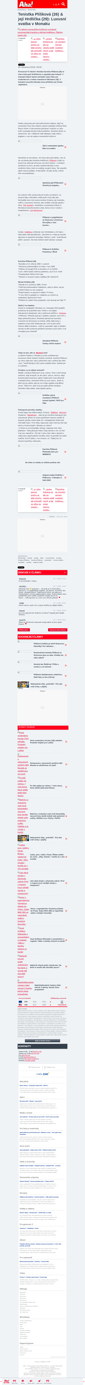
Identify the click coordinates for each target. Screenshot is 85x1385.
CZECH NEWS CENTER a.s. (42, 1366)
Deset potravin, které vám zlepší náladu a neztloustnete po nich (36, 1250)
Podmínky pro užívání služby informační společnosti (42, 1371)
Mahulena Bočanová (60, 1025)
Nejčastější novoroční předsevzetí (30, 1132)
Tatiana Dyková (22, 1033)
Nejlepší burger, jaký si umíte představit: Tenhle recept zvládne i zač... (37, 1201)
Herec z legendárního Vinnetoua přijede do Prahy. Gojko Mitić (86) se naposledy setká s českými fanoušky (46, 911)
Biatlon (32, 1101)
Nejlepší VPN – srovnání (53, 1165)
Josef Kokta (50, 1022)
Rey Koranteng (61, 1029)
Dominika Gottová (59, 1012)
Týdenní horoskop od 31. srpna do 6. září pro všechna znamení (36, 1137)
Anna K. (31, 1010)
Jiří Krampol (21, 1022)
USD (25, 1005)
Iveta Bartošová (37, 1018)
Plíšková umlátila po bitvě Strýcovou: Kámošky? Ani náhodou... (49, 645)
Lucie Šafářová (28, 1025)
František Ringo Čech (58, 1014)
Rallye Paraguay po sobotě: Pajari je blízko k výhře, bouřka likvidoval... (37, 1152)
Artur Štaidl (48, 1010)
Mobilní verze (51, 1067)
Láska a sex (39, 1383)
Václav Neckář (52, 1033)
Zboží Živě (22, 1294)
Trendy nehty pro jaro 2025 (37, 1117)
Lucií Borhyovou (36, 210)
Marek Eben (21, 1027)
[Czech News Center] (46, 1074)
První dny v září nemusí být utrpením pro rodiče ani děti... (34, 1141)
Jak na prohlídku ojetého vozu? (27, 1302)
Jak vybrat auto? (24, 1312)
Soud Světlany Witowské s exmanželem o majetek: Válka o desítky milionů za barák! (47, 940)
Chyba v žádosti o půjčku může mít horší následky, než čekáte (35, 1119)
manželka (21, 562)
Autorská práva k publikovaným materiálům (42, 1370)
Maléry (23, 1383)
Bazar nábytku (23, 1338)
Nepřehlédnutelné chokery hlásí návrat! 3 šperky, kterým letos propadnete (48, 987)
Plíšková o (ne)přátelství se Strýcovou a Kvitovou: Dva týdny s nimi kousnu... (52, 221)
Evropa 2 (22, 1354)
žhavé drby (21, 558)
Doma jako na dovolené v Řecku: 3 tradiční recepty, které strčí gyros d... (38, 1203)
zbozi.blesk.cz (23, 1300)
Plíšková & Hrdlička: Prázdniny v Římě (50, 250)
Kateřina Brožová (32, 1023)
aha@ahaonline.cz (30, 1057)
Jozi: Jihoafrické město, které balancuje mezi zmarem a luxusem (36, 1215)
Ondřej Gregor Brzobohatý (31, 1029)
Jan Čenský (55, 1018)
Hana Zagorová (32, 1016)
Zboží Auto (22, 1308)
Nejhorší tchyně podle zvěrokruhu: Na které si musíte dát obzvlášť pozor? (45, 966)
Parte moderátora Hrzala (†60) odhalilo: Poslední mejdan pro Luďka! (46, 742)
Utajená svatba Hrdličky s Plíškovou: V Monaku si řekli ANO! (52, 477)
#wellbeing (30, 1228)
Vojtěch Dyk (49, 1035)
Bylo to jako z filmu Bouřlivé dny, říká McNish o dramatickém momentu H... (38, 1156)
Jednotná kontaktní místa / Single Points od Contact (48, 1374)
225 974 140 (37, 1051)
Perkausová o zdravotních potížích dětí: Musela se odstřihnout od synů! (46, 764)
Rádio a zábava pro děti (26, 1351)
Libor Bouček (41, 1023)
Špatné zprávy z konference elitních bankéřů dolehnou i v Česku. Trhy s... (38, 1186)
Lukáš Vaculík (49, 1025)
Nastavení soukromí (55, 1373)
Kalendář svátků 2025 (35, 1085)
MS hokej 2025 (24, 1101)
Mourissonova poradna (27, 1261)
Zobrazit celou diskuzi (58, 630)
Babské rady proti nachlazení (45, 1244)
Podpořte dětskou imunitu (27, 1244)
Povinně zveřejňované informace (42, 1376)
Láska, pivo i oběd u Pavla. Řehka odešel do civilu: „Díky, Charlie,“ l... (37, 1121)
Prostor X (23, 1277)
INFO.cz (46, 1085)
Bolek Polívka (56, 1010)
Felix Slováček (39, 1014)
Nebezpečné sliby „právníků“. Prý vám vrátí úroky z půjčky (46, 685)
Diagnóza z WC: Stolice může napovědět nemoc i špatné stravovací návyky (39, 1248)
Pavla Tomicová (44, 1029)
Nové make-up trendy (52, 1117)
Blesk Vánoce (24, 1085)
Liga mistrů (38, 1101)
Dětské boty (23, 1334)
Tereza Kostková (32, 1033)
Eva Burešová (22, 1014)
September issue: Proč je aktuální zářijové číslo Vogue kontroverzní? (37, 1233)
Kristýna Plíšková (23, 560)
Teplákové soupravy (25, 1332)
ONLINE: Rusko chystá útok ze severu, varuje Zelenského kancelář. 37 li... (39, 1088)
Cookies (47, 1373)
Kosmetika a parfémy (25, 1330)
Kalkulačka (61, 1005)
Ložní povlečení (24, 1336)
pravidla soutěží (30, 1060)
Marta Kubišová (30, 1027)
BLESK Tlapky (24, 1212)
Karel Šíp (63, 1022)
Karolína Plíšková (37, 560)
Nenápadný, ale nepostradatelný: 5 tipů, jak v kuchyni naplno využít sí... (38, 1199)
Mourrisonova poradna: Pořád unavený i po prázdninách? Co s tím (36, 1264)
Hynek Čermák (55, 1016)
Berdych (39, 353)
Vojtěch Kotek (57, 1035)
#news (37, 1228)
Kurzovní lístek (24, 998)
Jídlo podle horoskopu (52, 1197)
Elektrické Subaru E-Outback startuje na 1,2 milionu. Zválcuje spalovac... (38, 1154)
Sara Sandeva (31, 1031)
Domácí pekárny (40, 1197)
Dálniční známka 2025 (49, 1150)
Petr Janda (53, 1029)
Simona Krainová (41, 1031)
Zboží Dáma (23, 1298)
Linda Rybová (50, 1023)
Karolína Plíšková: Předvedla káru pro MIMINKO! (50, 451)
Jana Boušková (38, 1020)
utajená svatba (38, 562)
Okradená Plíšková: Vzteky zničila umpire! (51, 342)
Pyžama (22, 1328)
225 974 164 (35, 1053)
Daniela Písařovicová (47, 1012)
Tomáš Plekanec (42, 1033)
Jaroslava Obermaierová (50, 1020)
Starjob (21, 1347)
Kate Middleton (22, 1023)
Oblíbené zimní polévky (27, 1197)
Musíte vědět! (31, 1383)
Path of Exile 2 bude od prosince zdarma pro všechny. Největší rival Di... (38, 1268)
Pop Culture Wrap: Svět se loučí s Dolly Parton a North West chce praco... (38, 1231)
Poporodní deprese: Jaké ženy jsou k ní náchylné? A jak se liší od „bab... (38, 1252)
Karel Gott (57, 1022)
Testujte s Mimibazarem (26, 1320)
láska (42, 558)
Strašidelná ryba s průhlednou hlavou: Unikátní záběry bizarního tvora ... (38, 1266)
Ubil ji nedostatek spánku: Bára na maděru (53, 147)
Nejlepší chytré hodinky (27, 1165)
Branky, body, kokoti (33, 1277)
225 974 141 (26, 1055)
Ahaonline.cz (22, 10)
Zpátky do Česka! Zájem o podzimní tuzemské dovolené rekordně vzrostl (38, 1217)
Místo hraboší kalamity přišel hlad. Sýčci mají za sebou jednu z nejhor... (37, 1139)
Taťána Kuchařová (61, 1031)
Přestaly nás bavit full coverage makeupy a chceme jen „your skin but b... (38, 1235)
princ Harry (35, 1036)
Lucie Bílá (58, 1023)
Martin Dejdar (39, 1027)
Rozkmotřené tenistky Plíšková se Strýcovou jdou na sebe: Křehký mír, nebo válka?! (49, 655)
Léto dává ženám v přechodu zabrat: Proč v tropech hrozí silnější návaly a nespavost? (47, 883)
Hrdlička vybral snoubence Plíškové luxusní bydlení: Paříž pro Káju (53, 399)
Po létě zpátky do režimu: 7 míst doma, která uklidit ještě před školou (46, 787)
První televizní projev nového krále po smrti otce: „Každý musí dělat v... (37, 1090)
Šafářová (54, 413)
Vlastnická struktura (29, 1374)
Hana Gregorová (22, 1016)
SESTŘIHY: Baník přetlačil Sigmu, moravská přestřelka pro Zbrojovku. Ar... (38, 1107)
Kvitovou (62, 313)
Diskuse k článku (29, 572)
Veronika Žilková (40, 1035)
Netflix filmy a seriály (45, 1212)
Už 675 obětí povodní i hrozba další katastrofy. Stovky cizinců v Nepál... (38, 1092)
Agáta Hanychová (23, 1010)
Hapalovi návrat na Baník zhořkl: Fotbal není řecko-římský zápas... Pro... (38, 1104)
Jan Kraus (63, 1018)
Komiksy (37, 1261)
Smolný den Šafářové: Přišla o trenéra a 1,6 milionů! (46, 665)
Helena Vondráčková (44, 1016)
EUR (25, 1002)
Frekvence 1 (23, 1352)
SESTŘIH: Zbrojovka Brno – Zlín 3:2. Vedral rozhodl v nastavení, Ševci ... (38, 1281)
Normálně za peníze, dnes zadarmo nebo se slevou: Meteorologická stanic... (39, 1170)
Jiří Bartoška (61, 1020)
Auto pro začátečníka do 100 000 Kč (29, 1306)
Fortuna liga (43, 1277)
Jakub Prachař (47, 1018)
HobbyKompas (23, 1304)
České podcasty (24, 1349)
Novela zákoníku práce (37, 1181)
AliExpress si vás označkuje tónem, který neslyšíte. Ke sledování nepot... (38, 1168)
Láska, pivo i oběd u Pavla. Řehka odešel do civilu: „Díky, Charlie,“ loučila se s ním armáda (47, 857)
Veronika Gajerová (29, 1035)
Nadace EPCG (49, 1181)
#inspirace (23, 1228)
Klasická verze (35, 1067)
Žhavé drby (14, 1383)
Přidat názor (23, 630)
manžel (29, 558)
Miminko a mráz (46, 1132)
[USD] (20, 1005)
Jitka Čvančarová (41, 1022)
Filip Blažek (48, 1014)
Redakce (43, 1362)
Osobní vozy (23, 1296)
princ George (27, 1036)
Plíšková (52, 160)
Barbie (21, 1324)
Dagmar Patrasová (35, 1012)
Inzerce (37, 1362)
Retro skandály (48, 1383)
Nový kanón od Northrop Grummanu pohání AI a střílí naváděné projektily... (38, 1172)
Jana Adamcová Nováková (25, 1020)
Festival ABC (45, 1261)
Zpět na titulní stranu (42, 1041)
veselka (28, 562)
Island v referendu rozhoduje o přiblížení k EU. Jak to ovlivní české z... (37, 1188)
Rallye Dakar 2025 (36, 1150)
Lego (21, 1326)
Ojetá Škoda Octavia (25, 1310)
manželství (48, 560)
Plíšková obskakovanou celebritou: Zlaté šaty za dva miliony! (48, 676)
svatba (36, 558)
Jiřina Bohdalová (30, 1022)
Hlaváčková (31, 415)
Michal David (47, 1027)
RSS (48, 1362)
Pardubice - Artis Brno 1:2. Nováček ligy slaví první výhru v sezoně (36, 1283)
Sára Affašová (22, 1031)
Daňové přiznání (25, 1181)
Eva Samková (30, 1014)
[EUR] (20, 1002)
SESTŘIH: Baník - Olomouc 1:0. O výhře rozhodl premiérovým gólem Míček (39, 1280)
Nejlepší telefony (40, 1165)
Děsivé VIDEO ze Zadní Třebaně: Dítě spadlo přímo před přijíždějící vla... (38, 1123)
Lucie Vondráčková (39, 1025)
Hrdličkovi (28, 232)
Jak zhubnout (24, 1117)
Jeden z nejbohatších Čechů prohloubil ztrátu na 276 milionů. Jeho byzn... (38, 1184)
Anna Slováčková (39, 1010)
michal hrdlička (58, 560)
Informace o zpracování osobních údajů (34, 1373)
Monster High (23, 1322)
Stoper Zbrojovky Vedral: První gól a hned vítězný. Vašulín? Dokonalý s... (38, 1105)
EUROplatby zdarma (58, 998)
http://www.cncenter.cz (31, 1058)
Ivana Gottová (28, 1018)
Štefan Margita (51, 1031)
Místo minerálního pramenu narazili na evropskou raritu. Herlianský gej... (38, 1219)
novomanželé (49, 558)
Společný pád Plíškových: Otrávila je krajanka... (53, 184)
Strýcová (62, 413)
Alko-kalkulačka (25, 1150)
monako (58, 558)
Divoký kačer (34, 1212)
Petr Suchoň (28, 205)
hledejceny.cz (23, 1292)
